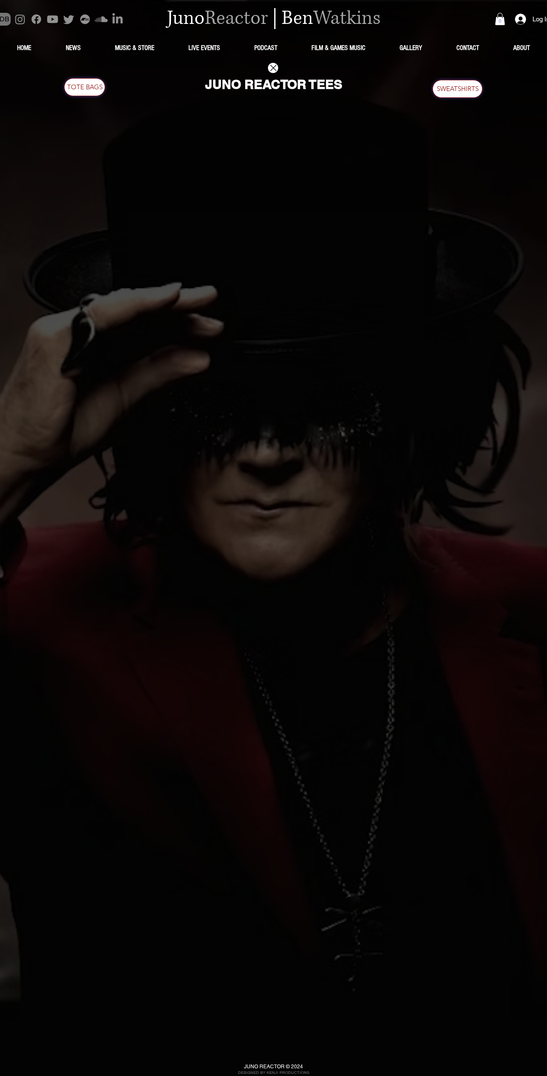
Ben (297, 18)
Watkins (347, 18)
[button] (500, 19)
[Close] (273, 68)
